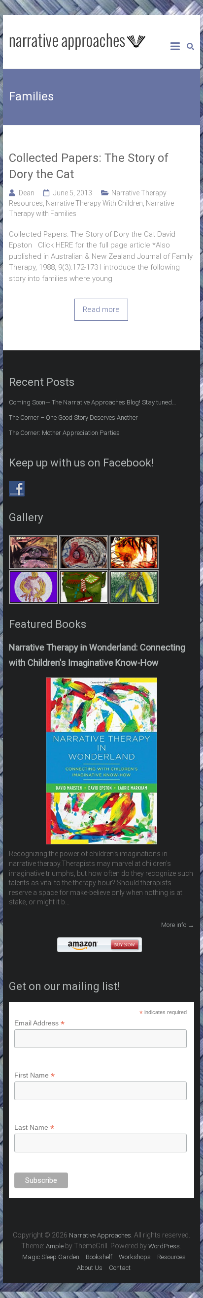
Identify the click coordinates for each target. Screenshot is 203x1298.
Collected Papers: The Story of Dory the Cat (89, 166)
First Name (34, 1075)
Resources (171, 1257)
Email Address (39, 1023)
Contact (120, 1267)
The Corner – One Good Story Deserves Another (73, 417)
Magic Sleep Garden (50, 1257)
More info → (177, 924)
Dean (26, 193)
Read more (101, 309)
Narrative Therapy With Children (94, 203)
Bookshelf (99, 1257)
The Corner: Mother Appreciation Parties (64, 432)
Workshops (135, 1257)
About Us (89, 1267)
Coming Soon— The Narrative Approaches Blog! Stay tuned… (92, 402)
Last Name (34, 1127)
